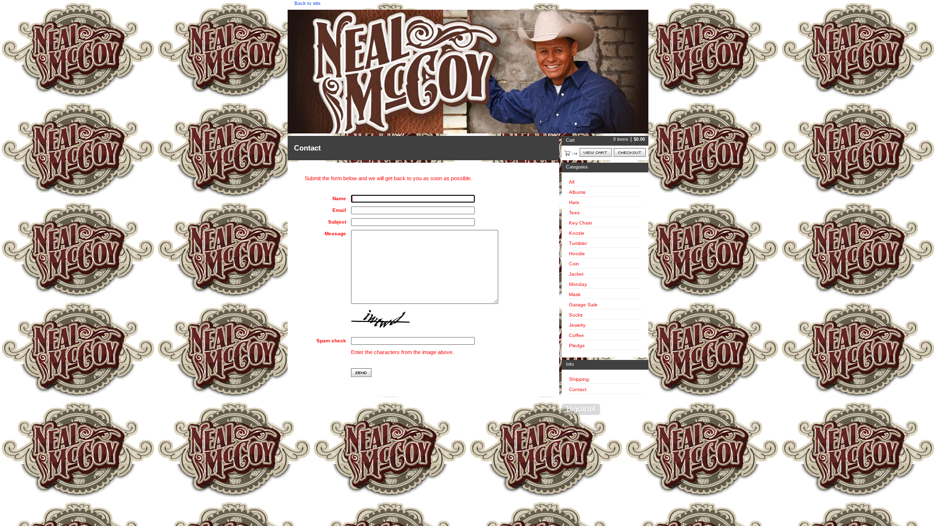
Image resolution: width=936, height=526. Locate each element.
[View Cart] (596, 152)
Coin (574, 263)
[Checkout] (630, 152)
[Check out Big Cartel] (581, 409)
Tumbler (578, 243)
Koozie (577, 233)
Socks (576, 315)
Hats (574, 202)
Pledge (577, 345)
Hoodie (577, 253)
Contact (577, 389)
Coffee (576, 335)
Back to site (307, 3)
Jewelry (577, 325)
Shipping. (579, 379)
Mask (575, 294)
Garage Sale (583, 304)
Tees (574, 212)
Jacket (576, 274)
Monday (578, 284)
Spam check (331, 340)
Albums (577, 192)
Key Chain (580, 222)
